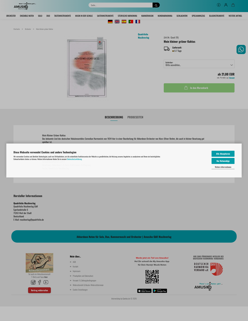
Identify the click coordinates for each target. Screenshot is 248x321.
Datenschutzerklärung (74, 159)
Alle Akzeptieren (223, 153)
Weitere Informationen (223, 166)
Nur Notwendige (223, 160)
